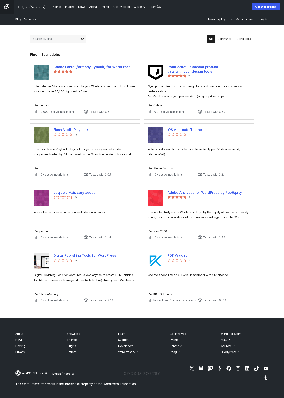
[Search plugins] (82, 39)
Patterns (72, 352)
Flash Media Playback (70, 130)
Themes (72, 339)
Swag (175, 352)
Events (174, 339)
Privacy (20, 352)
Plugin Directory (25, 19)
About (19, 333)
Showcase (73, 333)
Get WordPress (265, 6)
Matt (225, 339)
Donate (176, 346)
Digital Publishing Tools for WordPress (84, 255)
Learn (121, 333)
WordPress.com (232, 333)
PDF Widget (177, 255)
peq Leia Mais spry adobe (74, 192)
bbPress (228, 346)
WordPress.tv (128, 352)
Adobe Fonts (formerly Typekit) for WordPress (92, 67)
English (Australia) (63, 373)
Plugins (71, 346)
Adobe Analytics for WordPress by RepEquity (204, 192)
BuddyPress (230, 352)
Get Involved (178, 333)
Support (123, 339)
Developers (125, 346)
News (19, 339)
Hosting (20, 346)
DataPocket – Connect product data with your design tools (192, 69)
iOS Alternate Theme (184, 130)
